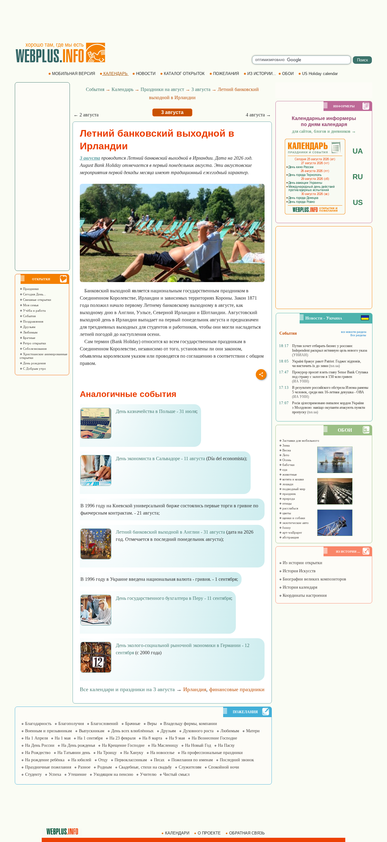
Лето (285, 455)
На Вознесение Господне (214, 738)
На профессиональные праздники (212, 752)
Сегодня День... (34, 294)
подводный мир (293, 489)
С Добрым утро (34, 368)
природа (288, 498)
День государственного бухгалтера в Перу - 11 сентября (173, 598)
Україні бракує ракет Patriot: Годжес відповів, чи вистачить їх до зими (326, 363)
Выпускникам (91, 731)
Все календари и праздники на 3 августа (127, 689)
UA (358, 151)
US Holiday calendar (320, 73)
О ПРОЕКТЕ (209, 833)
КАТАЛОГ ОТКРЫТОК (184, 73)
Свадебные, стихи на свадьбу (145, 767)
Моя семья (30, 305)
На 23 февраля (122, 738)
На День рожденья (78, 745)
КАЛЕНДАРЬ (115, 73)
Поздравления (32, 321)
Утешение (77, 774)
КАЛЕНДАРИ (177, 833)
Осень (286, 460)
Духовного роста (198, 731)
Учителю (148, 774)
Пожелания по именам (192, 760)
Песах (159, 760)
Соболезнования (34, 348)
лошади (287, 484)
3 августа (200, 89)
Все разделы (358, 335)
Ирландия (194, 689)
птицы (286, 503)
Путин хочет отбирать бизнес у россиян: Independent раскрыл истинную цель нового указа (329, 348)
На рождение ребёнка (44, 760)
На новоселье (162, 752)
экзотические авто (295, 523)
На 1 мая (62, 738)
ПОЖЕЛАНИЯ (226, 73)
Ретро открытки (34, 343)
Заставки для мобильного (300, 440)
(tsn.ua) (334, 366)
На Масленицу (164, 745)
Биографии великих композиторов (313, 579)
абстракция (290, 537)
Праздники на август (162, 89)
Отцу (103, 760)
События (29, 316)
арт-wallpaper (291, 532)
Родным (104, 767)
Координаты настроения (304, 595)
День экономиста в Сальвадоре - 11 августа (160, 458)
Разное (84, 767)
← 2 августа (86, 114)
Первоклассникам (131, 760)
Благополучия (71, 723)
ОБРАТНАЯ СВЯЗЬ (247, 833)
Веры (152, 723)
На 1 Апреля (36, 738)
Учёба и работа (34, 310)
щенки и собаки (293, 518)
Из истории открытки (301, 563)
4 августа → (258, 114)
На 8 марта (152, 738)
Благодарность (38, 723)
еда (284, 469)
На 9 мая (177, 738)
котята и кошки (292, 479)
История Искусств (298, 571)
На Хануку (133, 752)
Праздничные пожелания (48, 767)
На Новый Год (198, 745)
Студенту (33, 774)
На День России (39, 745)
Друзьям (28, 327)
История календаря (299, 587)
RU (358, 177)
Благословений (104, 723)
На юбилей (81, 760)
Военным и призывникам (48, 731)
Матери (253, 731)
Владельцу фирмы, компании (190, 723)
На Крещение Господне (123, 745)
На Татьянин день (73, 752)
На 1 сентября (89, 738)
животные (289, 474)
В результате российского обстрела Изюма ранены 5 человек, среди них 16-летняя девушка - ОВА (330, 389)
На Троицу (107, 752)
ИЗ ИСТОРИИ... (261, 73)
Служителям (190, 767)
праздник (288, 494)
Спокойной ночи (223, 767)
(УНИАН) (300, 355)
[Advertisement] (193, 21)
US (358, 202)
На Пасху (226, 745)
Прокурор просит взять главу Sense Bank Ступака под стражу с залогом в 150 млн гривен (330, 374)
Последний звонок (237, 760)
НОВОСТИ (146, 73)
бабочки (287, 465)
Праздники (30, 289)
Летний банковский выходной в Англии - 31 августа (170, 532)
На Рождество (37, 752)
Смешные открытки (36, 299)
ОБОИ (288, 73)
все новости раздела (353, 331)
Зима (285, 445)
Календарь (122, 89)
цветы (286, 513)
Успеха (55, 774)
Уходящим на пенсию (113, 774)
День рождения (34, 363)
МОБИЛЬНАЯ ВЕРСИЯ (73, 73)
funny (286, 527)
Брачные (28, 338)
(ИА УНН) (300, 381)
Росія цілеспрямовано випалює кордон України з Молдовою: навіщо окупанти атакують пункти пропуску (328, 407)
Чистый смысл (176, 774)
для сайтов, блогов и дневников (324, 131)
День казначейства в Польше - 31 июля (156, 411)
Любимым (29, 332)
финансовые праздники (237, 689)
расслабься (289, 508)
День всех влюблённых (132, 731)
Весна (286, 450)
